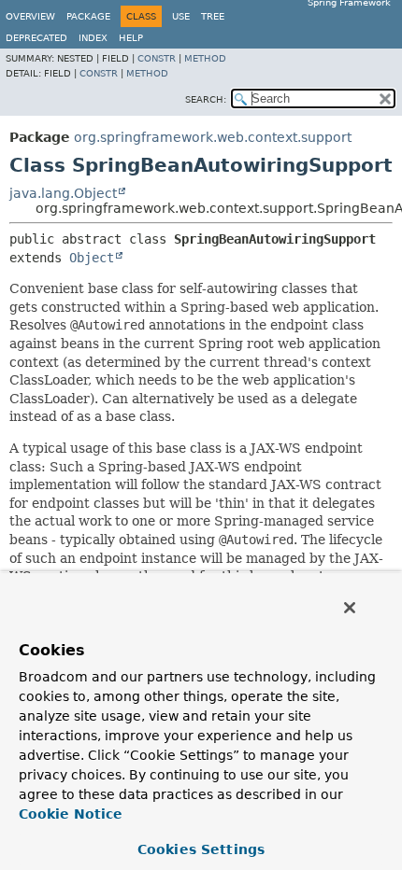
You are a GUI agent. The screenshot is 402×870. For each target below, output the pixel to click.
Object (91, 257)
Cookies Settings (201, 849)
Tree (212, 16)
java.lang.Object (63, 193)
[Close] (349, 607)
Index (93, 38)
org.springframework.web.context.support (213, 137)
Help (131, 38)
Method (205, 58)
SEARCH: (205, 99)
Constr (156, 58)
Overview (30, 16)
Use (181, 16)
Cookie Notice (70, 814)
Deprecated (36, 38)
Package (88, 16)
